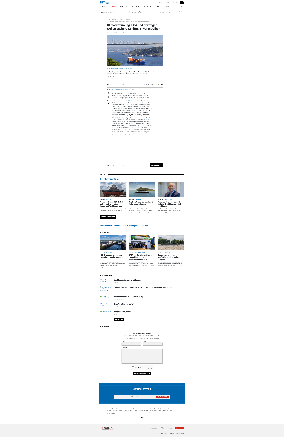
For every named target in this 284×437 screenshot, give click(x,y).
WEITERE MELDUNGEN (108, 217)
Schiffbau (130, 101)
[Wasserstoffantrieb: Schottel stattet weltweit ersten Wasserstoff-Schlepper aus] (113, 189)
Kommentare (113, 84)
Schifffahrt (137, 110)
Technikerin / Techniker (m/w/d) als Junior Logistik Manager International (143, 287)
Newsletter (161, 2)
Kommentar (124, 347)
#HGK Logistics (109, 252)
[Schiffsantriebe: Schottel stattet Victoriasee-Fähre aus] (142, 189)
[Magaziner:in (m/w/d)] (105, 311)
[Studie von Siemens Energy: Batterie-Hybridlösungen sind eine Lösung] (171, 189)
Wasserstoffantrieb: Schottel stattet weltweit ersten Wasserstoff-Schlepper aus (111, 204)
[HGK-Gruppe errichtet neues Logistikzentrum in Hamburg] (113, 242)
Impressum (161, 433)
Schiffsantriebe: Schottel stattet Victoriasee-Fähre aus (141, 203)
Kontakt (158, 6)
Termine (131, 6)
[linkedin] (142, 417)
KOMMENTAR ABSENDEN (142, 373)
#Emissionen (119, 226)
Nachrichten (113, 6)
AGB (166, 433)
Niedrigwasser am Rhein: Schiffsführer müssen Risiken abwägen (169, 257)
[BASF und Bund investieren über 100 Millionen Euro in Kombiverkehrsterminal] (142, 242)
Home (108, 19)
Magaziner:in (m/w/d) (122, 312)
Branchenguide (149, 6)
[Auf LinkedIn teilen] (108, 100)
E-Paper (168, 2)
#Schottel (108, 199)
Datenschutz (171, 433)
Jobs (176, 2)
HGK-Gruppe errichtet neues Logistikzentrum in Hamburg (111, 256)
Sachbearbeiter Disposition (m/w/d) (128, 297)
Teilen (122, 84)
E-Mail (123, 341)
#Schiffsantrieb (110, 179)
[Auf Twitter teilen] (108, 96)
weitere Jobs (119, 319)
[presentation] (183, 12)
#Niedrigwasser (167, 252)
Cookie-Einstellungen (180, 433)
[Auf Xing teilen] (108, 103)
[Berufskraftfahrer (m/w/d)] (106, 304)
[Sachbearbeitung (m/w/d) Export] (106, 280)
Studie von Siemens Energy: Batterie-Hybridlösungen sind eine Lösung (169, 204)
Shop (172, 2)
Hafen (147, 119)
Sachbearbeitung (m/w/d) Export (127, 280)
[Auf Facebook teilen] (108, 93)
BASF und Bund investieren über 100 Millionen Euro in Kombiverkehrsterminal (141, 257)
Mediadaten (154, 428)
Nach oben (180, 420)
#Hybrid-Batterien (168, 199)
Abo (182, 2)
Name (144, 341)
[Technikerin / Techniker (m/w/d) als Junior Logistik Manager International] (106, 289)
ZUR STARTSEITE (156, 165)
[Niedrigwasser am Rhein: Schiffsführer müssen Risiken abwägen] (171, 242)
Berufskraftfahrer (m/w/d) (124, 304)
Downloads (123, 6)
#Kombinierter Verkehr (140, 252)
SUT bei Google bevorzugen (153, 84)
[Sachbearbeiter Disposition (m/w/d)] (106, 297)
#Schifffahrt (144, 226)
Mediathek (139, 6)
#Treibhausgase (131, 226)
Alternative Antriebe (125, 19)
